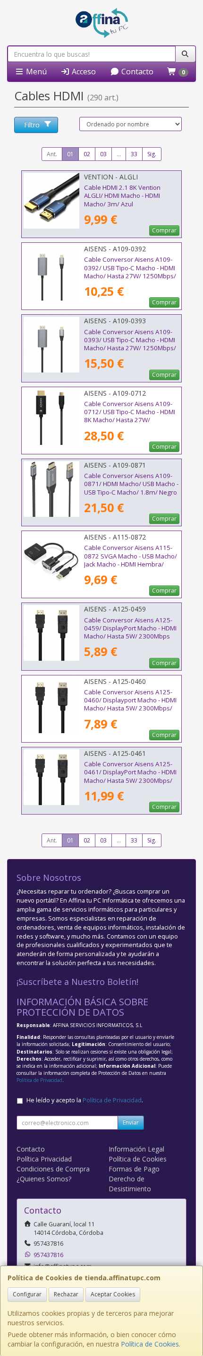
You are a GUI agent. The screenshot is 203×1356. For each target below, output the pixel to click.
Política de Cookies (150, 1343)
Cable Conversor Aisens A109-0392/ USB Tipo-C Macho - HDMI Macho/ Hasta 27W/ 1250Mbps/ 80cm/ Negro (130, 271)
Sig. (151, 154)
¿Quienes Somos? (44, 1178)
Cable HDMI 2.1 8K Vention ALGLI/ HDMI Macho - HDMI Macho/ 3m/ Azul (122, 195)
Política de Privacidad (39, 1080)
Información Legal (136, 1148)
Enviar (131, 1122)
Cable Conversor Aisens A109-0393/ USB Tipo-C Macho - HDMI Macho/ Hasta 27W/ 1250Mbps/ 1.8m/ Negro (130, 344)
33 (134, 154)
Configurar (27, 1294)
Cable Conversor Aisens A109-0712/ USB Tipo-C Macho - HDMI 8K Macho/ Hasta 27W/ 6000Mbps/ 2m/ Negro (129, 416)
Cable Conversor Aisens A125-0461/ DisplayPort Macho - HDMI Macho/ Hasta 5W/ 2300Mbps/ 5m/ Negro (130, 776)
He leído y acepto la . (84, 1100)
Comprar (164, 230)
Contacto (136, 71)
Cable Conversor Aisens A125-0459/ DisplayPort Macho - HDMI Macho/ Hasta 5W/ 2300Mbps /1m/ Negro (130, 632)
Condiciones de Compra (53, 1168)
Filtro (32, 124)
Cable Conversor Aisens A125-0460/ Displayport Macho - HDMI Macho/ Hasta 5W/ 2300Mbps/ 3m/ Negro (130, 704)
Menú (35, 71)
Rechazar (66, 1294)
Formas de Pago (134, 1168)
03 (103, 154)
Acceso (83, 71)
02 (87, 154)
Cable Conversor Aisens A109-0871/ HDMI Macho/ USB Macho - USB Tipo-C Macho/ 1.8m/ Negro (131, 483)
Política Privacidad (44, 1158)
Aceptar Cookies (113, 1294)
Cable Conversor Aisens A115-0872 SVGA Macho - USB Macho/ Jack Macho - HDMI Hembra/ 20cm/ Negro (130, 559)
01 (70, 154)
